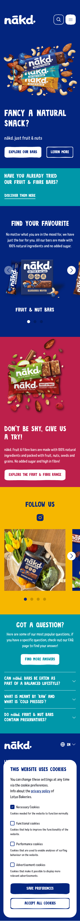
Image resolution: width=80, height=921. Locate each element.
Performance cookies (29, 844)
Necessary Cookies (27, 807)
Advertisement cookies (30, 865)
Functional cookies (28, 823)
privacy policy (40, 790)
